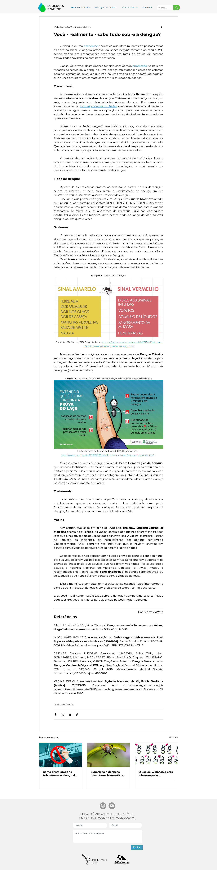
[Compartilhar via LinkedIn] (69, 714)
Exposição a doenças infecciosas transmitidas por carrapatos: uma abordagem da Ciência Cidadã (108, 773)
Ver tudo (173, 737)
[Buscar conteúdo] (176, 7)
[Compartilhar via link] (77, 714)
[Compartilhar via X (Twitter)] (62, 714)
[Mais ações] (161, 27)
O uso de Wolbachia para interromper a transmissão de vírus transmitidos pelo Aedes (156, 773)
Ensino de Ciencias (64, 704)
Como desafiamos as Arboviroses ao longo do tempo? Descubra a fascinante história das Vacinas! (60, 773)
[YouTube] (111, 805)
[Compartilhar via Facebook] (55, 714)
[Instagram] (103, 805)
